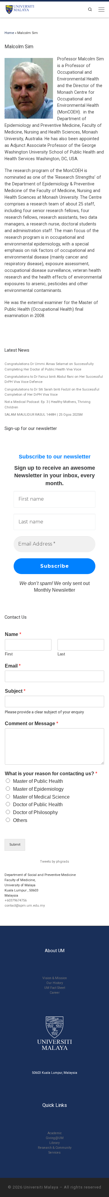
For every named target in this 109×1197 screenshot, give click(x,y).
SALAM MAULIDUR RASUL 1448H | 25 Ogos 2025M (44, 415)
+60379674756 (16, 900)
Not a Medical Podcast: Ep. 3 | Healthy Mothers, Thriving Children (48, 404)
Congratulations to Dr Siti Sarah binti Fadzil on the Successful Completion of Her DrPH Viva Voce (52, 392)
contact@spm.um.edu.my (25, 906)
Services (54, 1153)
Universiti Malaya (41, 1187)
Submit (14, 845)
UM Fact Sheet (54, 988)
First (9, 654)
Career (55, 993)
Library (54, 1143)
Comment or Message (31, 723)
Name (13, 634)
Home (9, 33)
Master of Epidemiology (38, 789)
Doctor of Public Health (38, 804)
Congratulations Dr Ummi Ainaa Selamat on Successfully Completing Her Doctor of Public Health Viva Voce (49, 366)
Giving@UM (55, 1138)
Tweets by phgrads (54, 862)
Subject (15, 691)
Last (61, 654)
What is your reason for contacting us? (51, 773)
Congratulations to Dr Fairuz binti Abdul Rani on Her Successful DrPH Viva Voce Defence (54, 379)
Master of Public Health (38, 781)
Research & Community (54, 1148)
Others (20, 820)
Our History (54, 983)
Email (13, 665)
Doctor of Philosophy (35, 812)
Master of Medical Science (41, 797)
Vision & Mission (54, 978)
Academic (55, 1133)
